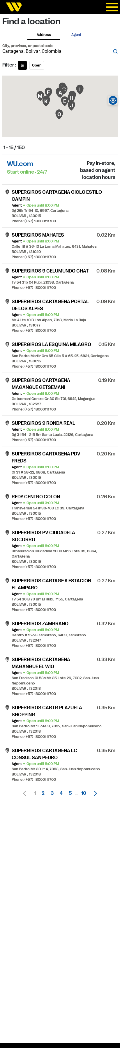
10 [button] (83, 793)
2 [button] (43, 793)
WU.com (20, 163)
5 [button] (70, 793)
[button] (94, 793)
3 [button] (52, 793)
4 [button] (61, 793)
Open (36, 65)
